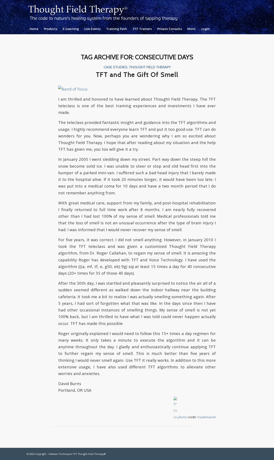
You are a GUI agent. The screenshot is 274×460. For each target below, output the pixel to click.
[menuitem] (34, 29)
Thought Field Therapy (150, 67)
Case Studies (115, 67)
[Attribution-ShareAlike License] (175, 417)
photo (182, 417)
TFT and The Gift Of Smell (137, 75)
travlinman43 (206, 417)
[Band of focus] (73, 89)
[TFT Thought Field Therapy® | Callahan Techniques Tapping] (106, 12)
